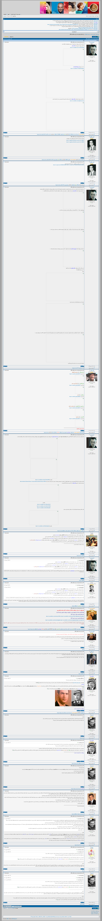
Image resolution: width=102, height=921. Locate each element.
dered (45, 134)
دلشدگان (72, 134)
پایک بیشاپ (92, 370)
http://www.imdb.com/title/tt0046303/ (75, 396)
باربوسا (38, 134)
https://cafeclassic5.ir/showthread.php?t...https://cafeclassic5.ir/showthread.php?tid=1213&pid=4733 (62, 24)
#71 (4, 631)
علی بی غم (75, 134)
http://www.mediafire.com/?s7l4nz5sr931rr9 (43, 504)
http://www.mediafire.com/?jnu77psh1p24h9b (43, 479)
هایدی (43, 134)
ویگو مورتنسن (92, 631)
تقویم (8, 14)
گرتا (69, 134)
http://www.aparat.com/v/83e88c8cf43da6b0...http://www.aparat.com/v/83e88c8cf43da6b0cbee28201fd (68, 164)
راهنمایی (5, 14)
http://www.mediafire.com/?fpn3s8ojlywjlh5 (43, 507)
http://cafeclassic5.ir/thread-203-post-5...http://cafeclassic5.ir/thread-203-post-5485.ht (33, 481)
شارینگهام (63, 530)
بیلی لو (40, 134)
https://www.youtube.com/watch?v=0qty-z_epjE (85, 27)
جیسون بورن (92, 42)
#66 (4, 434)
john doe (50, 159)
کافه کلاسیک (97, 34)
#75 (4, 740)
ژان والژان (56, 134)
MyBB (7, 918)
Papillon (59, 134)
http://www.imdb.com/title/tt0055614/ (75, 385)
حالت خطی (4, 38)
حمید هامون (62, 134)
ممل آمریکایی (96, 25)
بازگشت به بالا (43, 916)
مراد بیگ (65, 712)
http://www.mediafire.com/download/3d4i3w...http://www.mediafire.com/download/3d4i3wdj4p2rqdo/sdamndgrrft (65, 616)
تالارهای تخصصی (93, 34)
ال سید (68, 712)
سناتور (69, 159)
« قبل (13, 908)
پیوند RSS (32, 916)
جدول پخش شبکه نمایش (76, 682)
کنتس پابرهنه (96, 20)
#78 (4, 816)
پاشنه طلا (81, 432)
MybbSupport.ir (14, 918)
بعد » (4, 908)
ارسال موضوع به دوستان (94, 912)
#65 (4, 370)
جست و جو (18, 14)
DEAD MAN (96, 24)
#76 (4, 765)
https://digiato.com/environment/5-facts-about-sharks (89, 28)
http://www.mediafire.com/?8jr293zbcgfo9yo (77, 68)
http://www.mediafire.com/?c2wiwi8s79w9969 (77, 47)
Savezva (80, 844)
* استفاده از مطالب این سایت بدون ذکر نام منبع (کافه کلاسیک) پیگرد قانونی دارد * (56, 916)
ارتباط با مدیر (69, 916)
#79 (4, 847)
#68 (4, 557)
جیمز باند (70, 712)
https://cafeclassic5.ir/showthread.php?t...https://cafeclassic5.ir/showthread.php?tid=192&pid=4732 (74, 29)
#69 (4, 582)
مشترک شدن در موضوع (94, 913)
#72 (4, 651)
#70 (4, 608)
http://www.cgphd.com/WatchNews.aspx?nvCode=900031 (75, 140)
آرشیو (34, 916)
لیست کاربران (13, 14)
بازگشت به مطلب (38, 916)
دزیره (78, 134)
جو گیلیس (82, 530)
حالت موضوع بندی (9, 38)
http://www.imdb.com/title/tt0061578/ (75, 407)
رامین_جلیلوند (92, 136)
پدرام (80, 159)
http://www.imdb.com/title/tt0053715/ (75, 418)
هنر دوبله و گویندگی (87, 34)
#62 (4, 136)
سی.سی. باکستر (48, 134)
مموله (60, 712)
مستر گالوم (92, 651)
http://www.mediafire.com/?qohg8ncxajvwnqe (77, 100)
